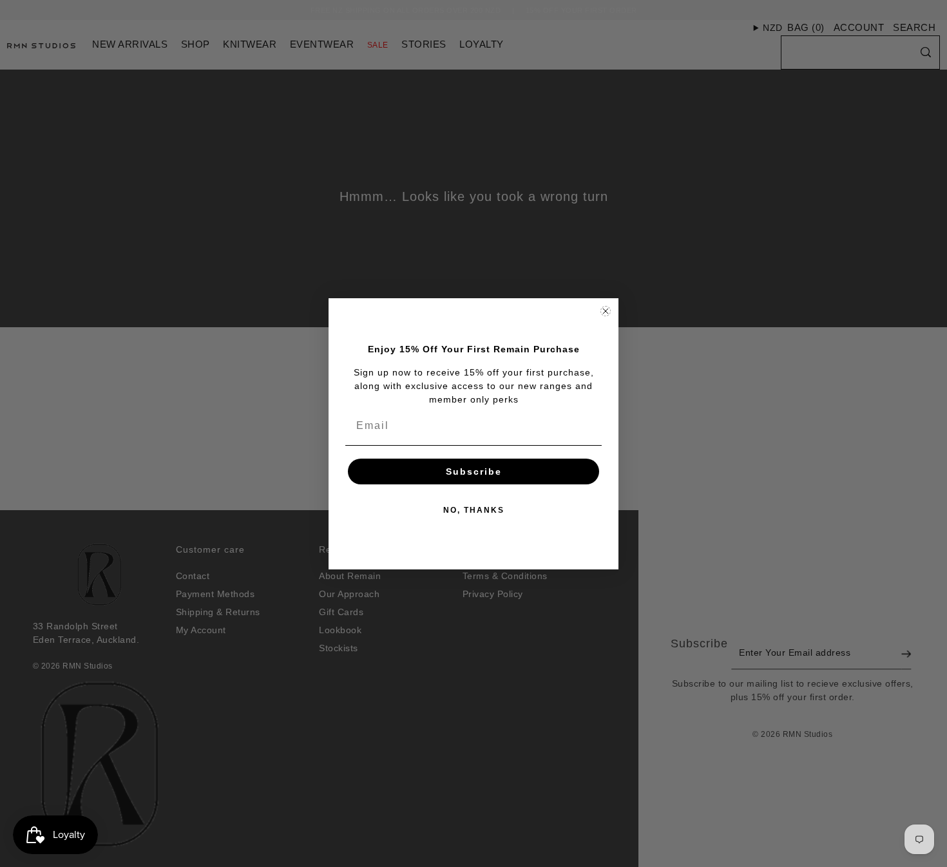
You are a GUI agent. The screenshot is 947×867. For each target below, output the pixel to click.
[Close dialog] (605, 311)
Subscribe (474, 471)
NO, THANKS (473, 510)
